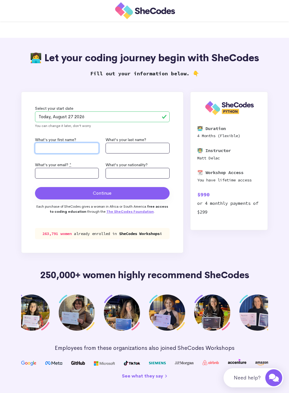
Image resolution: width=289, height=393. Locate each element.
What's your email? (53, 164)
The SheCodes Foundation (130, 211)
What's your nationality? (127, 164)
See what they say (143, 376)
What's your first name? (55, 139)
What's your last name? (126, 139)
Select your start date (54, 108)
